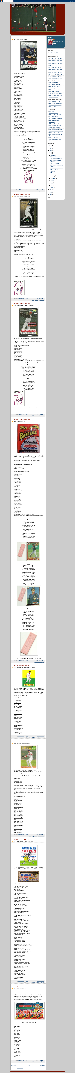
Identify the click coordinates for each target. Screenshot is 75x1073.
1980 (50, 65)
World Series (41, 982)
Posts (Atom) (20, 1068)
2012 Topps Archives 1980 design (56, 131)
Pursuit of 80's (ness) (53, 52)
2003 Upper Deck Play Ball (55, 114)
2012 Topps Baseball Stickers (55, 95)
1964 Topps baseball (53, 82)
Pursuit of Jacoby (53, 54)
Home (28, 1065)
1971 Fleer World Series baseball (23, 841)
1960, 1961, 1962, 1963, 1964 (55, 58)
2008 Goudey (52, 122)
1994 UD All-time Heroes (54, 86)
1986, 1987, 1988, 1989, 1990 (55, 69)
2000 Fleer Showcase (53, 113)
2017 (51, 145)
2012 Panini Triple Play (54, 91)
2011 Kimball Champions (54, 127)
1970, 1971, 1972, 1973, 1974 (55, 62)
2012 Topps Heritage (53, 97)
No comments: (40, 189)
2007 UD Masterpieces (54, 120)
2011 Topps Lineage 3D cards (22, 743)
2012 (51, 153)
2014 (51, 150)
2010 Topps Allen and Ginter (55, 125)
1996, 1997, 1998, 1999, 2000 (55, 72)
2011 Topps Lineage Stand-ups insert (24, 667)
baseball (36, 191)
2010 (51, 191)
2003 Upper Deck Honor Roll (22, 196)
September (53, 178)
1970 (32, 1061)
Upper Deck (41, 191)
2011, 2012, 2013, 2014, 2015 (55, 78)
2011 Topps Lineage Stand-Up (55, 105)
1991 (35, 662)
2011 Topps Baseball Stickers (55, 93)
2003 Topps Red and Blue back (55, 103)
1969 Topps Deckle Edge (54, 101)
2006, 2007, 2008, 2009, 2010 (55, 76)
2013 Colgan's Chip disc (54, 106)
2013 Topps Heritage (53, 137)
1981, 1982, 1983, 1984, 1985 (55, 67)
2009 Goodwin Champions (54, 123)
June (52, 183)
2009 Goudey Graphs (53, 88)
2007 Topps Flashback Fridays (55, 118)
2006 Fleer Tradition (53, 116)
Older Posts (42, 1065)
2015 (51, 148)
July (52, 182)
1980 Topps (51, 111)
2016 (51, 146)
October (52, 176)
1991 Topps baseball (19, 421)
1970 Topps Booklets (20, 988)
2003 (33, 191)
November (53, 175)
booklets (36, 1061)
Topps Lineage (41, 737)
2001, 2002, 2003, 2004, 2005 (55, 74)
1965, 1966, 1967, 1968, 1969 (55, 60)
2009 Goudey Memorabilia (54, 89)
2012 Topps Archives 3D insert (55, 132)
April (52, 185)
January (52, 187)
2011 (30, 737)
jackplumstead (58, 39)
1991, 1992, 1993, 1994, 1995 (55, 70)
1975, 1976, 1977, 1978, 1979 (55, 63)
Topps (42, 662)
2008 (51, 194)
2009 (51, 192)
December (53, 155)
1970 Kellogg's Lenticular (54, 84)
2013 (51, 152)
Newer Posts (14, 1065)
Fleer (37, 982)
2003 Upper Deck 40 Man (21, 39)
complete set (34, 737)
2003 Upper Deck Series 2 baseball (24, 305)
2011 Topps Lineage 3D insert (55, 129)
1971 (28, 982)
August (52, 180)
